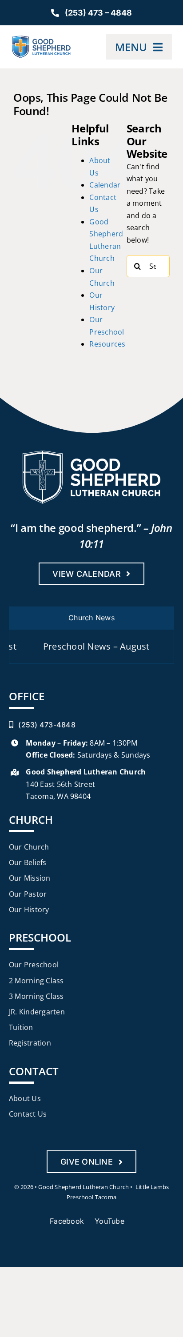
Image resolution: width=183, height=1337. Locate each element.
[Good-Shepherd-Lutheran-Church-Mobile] (41, 39)
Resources (107, 344)
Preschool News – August (81, 646)
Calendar (104, 185)
